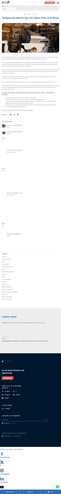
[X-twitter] (2, 462)
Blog (3, 261)
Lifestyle (35, 14)
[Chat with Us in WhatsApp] (57, 487)
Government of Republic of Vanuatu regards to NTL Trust (20, 193)
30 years (4, 256)
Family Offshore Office (8, 271)
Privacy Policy (12, 423)
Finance (4, 274)
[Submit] (46, 419)
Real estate (5, 294)
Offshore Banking (6, 286)
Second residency (6, 299)
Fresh (3, 276)
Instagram (5, 474)
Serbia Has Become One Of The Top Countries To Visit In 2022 (22, 131)
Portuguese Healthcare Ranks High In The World (18, 125)
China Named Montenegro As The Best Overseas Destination (22, 234)
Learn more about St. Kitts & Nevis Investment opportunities (17, 110)
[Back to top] (3, 486)
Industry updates (11, 194)
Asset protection (6, 259)
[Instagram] (2, 470)
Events (4, 269)
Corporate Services (7, 266)
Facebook (5, 457)
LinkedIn (4, 482)
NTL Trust (4, 284)
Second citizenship (11, 152)
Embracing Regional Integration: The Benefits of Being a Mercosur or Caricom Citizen (25, 341)
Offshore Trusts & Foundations (10, 292)
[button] (58, 3)
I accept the (10, 423)
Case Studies (5, 264)
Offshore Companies (7, 289)
